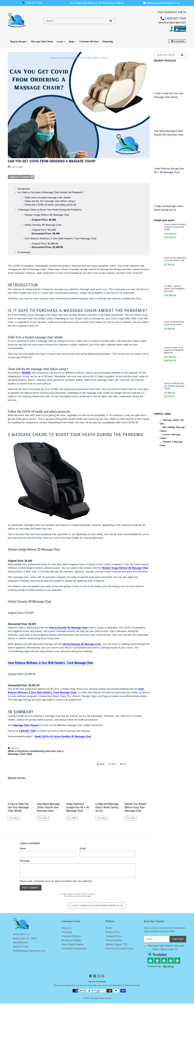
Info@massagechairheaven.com (29, 951)
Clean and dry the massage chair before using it (50, 201)
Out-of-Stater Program (73, 944)
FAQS (109, 928)
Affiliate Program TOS (117, 944)
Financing (107, 41)
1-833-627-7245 (27, 731)
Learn (60, 41)
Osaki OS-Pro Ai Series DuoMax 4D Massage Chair (63, 736)
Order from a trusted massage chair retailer (48, 197)
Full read (13, 818)
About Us (66, 928)
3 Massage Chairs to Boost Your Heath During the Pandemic (49, 209)
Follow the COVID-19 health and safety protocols (50, 204)
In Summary (23, 252)
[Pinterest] (94, 976)
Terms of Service (81, 896)
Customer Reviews (89, 41)
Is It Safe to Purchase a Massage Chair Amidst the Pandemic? (50, 192)
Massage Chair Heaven (100, 998)
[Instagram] (98, 976)
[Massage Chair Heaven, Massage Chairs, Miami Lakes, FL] (177, 31)
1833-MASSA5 (20, 942)
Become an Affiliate (71, 940)
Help (71, 41)
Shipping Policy (113, 936)
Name (23, 848)
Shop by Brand (17, 41)
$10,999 (44, 230)
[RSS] (103, 976)
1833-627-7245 (20, 946)
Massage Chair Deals (42, 41)
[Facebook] (90, 976)
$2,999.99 (45, 243)
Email (83, 848)
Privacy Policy (68, 896)
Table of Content (20, 177)
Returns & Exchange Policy (119, 948)
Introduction (23, 189)
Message (24, 860)
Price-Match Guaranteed (74, 948)
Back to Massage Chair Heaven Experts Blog (97, 905)
